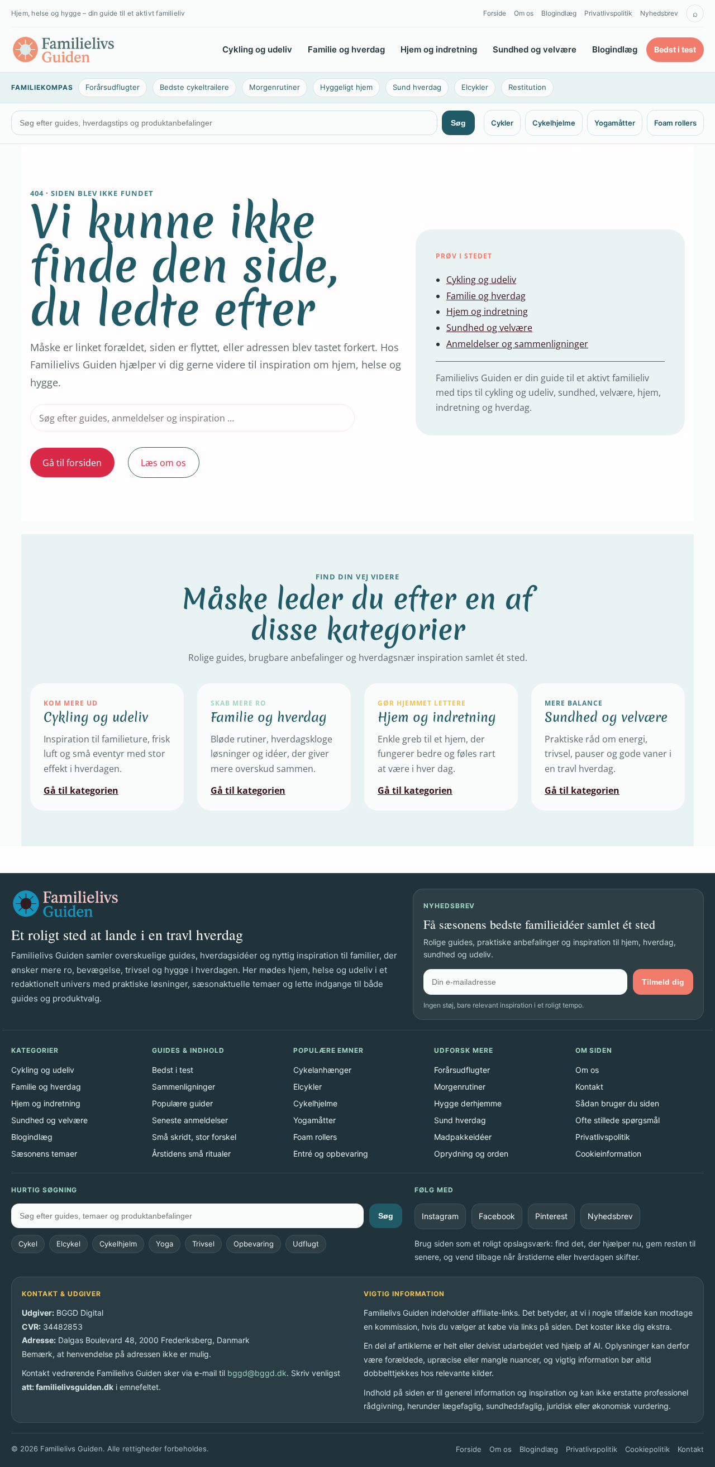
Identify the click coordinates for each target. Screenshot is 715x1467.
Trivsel (203, 1243)
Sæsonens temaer (44, 1153)
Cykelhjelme (553, 122)
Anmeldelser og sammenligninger (517, 344)
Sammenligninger (183, 1086)
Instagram (440, 1216)
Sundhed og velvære (534, 49)
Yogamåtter (614, 122)
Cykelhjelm (118, 1243)
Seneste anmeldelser (190, 1120)
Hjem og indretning (439, 49)
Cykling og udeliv (257, 49)
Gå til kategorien (81, 790)
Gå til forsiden (72, 463)
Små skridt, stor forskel (194, 1137)
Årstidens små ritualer (191, 1153)
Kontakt (589, 1086)
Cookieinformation (608, 1153)
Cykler (502, 122)
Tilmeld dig (663, 981)
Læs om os (163, 463)
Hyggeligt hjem (346, 87)
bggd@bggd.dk (257, 1373)
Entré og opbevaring (330, 1153)
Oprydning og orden (471, 1153)
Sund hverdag (417, 87)
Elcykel (68, 1243)
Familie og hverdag (346, 49)
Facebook (497, 1216)
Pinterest (551, 1216)
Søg (458, 122)
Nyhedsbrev (659, 13)
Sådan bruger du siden (617, 1103)
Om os (523, 13)
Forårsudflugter (112, 87)
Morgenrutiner (274, 87)
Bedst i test (675, 49)
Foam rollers (675, 122)
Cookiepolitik (647, 1449)
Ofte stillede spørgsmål (617, 1120)
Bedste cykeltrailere (194, 87)
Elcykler (474, 87)
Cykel (27, 1243)
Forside (494, 13)
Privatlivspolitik (608, 13)
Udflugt (306, 1243)
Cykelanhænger (322, 1070)
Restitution (527, 87)
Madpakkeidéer (463, 1137)
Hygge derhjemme (468, 1103)
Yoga (164, 1243)
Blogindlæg (558, 13)
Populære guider (182, 1103)
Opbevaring (253, 1243)
